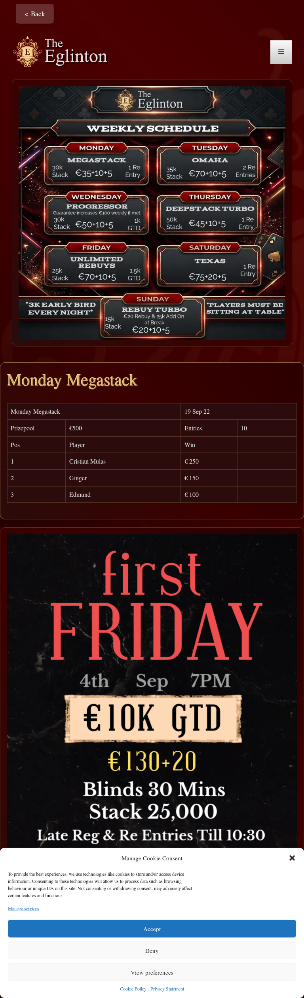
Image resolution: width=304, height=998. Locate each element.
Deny (152, 950)
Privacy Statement (167, 988)
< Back (35, 13)
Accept (152, 929)
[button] (292, 858)
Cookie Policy (133, 988)
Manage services (23, 908)
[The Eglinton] (62, 51)
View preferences (152, 972)
